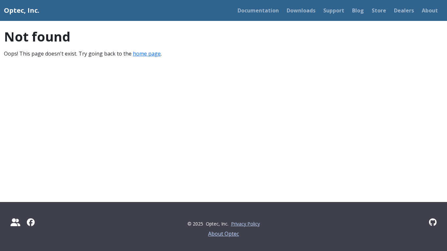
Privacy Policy (245, 224)
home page (147, 53)
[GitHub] (433, 222)
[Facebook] (31, 222)
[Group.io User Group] (15, 222)
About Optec (223, 233)
